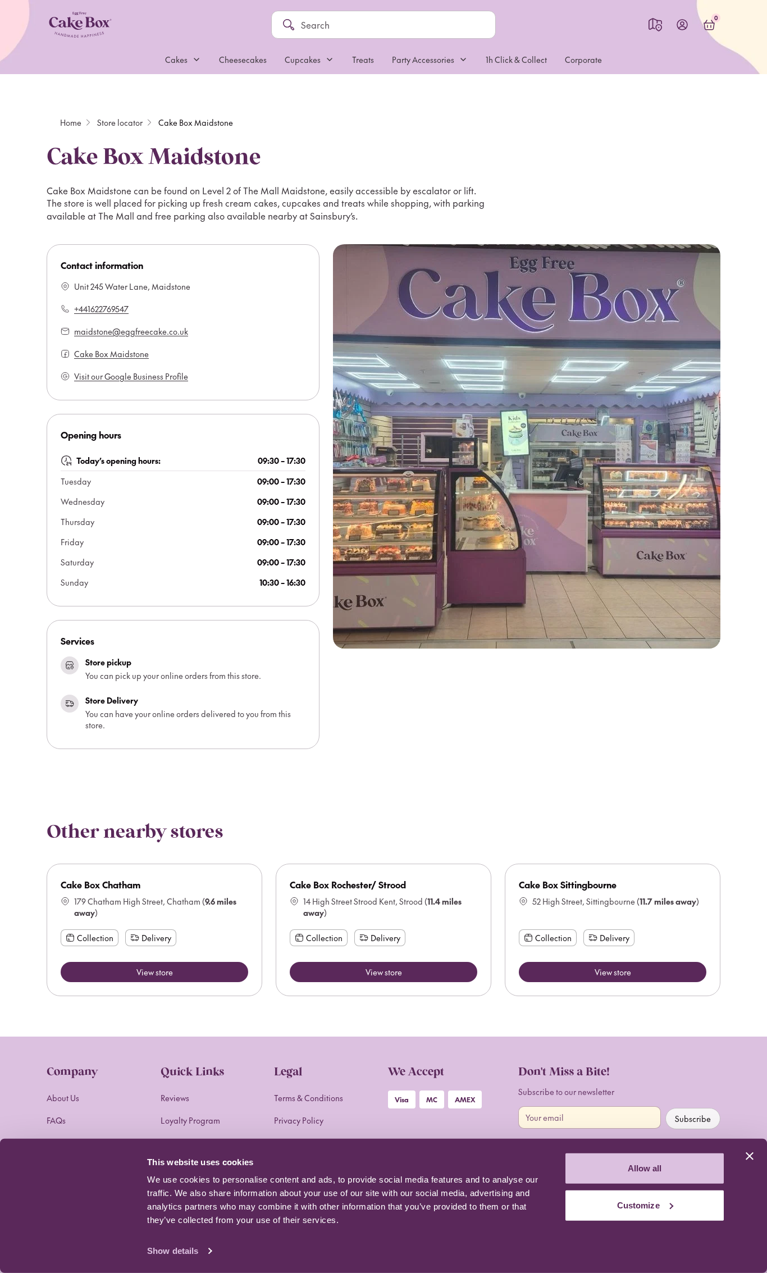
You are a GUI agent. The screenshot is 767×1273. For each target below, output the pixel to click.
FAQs (56, 1120)
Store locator (120, 122)
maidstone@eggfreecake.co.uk (131, 331)
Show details (172, 1251)
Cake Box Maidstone (111, 353)
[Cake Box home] (80, 25)
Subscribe (693, 1118)
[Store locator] (655, 24)
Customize (638, 1205)
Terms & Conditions (308, 1097)
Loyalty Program (190, 1120)
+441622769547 (101, 308)
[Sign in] (682, 24)
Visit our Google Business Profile (131, 376)
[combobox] (392, 24)
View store (154, 972)
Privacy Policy (298, 1120)
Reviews (175, 1097)
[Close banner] (750, 1156)
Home (70, 122)
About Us (63, 1097)
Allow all (645, 1168)
